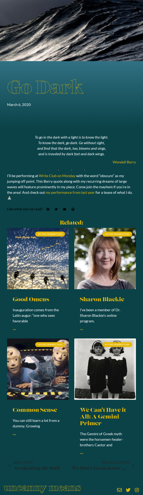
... (14, 327)
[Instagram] (137, 490)
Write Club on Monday (57, 175)
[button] (48, 209)
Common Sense (35, 410)
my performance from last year (70, 192)
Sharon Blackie (102, 300)
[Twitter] (128, 490)
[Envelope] (119, 490)
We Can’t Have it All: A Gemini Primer (103, 417)
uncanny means (42, 488)
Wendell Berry (124, 162)
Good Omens (31, 300)
